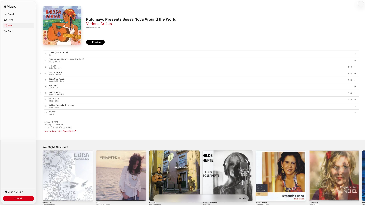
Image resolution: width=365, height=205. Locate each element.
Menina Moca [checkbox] (54, 92)
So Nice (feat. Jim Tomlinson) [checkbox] (61, 105)
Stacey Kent (53, 107)
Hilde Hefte (53, 101)
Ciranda (152, 151)
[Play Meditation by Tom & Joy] (45, 86)
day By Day (47, 151)
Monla (51, 114)
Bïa (49, 55)
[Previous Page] (40, 175)
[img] (10, 6)
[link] (56, 147)
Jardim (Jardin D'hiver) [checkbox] (58, 53)
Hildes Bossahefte (210, 151)
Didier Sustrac (54, 68)
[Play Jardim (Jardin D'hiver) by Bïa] (45, 54)
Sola (98, 151)
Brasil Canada (261, 151)
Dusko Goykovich (56, 94)
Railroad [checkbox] (51, 111)
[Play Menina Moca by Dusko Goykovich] (45, 93)
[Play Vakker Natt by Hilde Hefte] (45, 100)
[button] (18, 14)
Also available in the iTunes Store (59, 131)
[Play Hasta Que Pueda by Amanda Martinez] (45, 80)
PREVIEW (348, 54)
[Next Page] (362, 175)
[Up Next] (240, 198)
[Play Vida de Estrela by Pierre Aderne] (45, 73)
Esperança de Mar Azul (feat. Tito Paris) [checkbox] (66, 59)
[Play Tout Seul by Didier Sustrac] (45, 67)
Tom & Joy (53, 88)
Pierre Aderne (54, 74)
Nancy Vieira (54, 61)
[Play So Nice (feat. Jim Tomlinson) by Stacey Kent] (45, 106)
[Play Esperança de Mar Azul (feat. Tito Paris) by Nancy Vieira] (45, 60)
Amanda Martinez (56, 81)
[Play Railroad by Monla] (45, 113)
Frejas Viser (314, 151)
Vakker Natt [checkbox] (53, 98)
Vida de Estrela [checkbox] (55, 72)
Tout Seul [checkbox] (52, 66)
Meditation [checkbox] (53, 85)
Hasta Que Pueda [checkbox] (56, 79)
